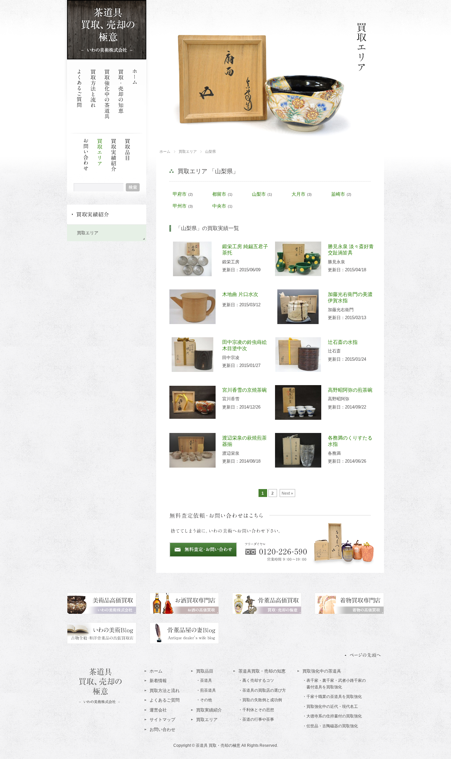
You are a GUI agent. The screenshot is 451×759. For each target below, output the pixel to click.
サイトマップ (162, 719)
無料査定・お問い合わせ (203, 549)
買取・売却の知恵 (121, 94)
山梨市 (259, 194)
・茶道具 (204, 680)
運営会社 (158, 710)
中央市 (219, 206)
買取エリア (100, 163)
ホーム (135, 94)
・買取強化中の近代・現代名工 (330, 706)
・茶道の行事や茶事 (256, 719)
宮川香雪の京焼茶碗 (244, 390)
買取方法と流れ (93, 94)
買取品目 (127, 163)
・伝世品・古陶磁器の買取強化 (330, 726)
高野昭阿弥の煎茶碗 (350, 390)
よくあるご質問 (79, 94)
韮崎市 (338, 194)
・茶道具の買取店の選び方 (262, 690)
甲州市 (180, 206)
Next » (287, 493)
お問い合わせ (86, 163)
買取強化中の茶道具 (107, 94)
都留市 (219, 194)
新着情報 (158, 680)
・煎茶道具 (206, 690)
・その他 (204, 700)
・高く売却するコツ (256, 680)
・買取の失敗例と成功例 (260, 700)
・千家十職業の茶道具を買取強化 (332, 696)
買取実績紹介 (114, 163)
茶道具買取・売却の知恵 (262, 671)
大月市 (298, 194)
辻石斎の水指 (343, 342)
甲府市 (180, 194)
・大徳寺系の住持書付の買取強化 (332, 716)
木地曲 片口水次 (240, 294)
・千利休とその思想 (256, 710)
